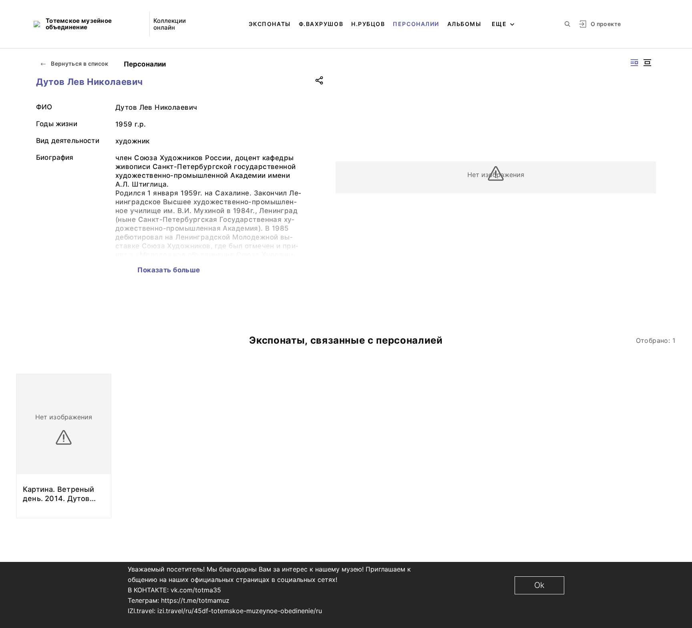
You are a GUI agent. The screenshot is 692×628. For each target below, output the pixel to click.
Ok (539, 585)
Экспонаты (270, 23)
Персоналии (416, 23)
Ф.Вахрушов (321, 23)
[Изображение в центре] (647, 62)
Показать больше (168, 270)
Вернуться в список (79, 63)
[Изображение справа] (634, 62)
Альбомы (464, 23)
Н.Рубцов (368, 23)
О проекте (606, 23)
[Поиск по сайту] (567, 24)
